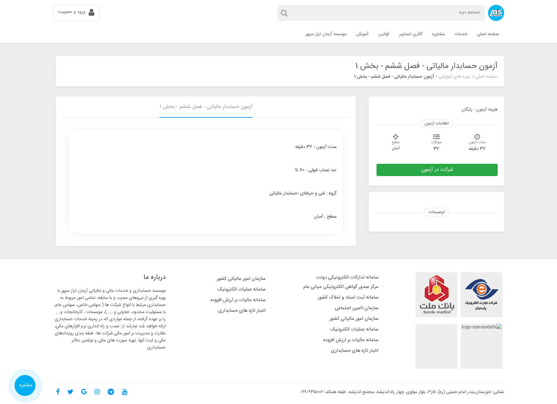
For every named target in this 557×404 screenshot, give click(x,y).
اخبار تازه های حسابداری (354, 350)
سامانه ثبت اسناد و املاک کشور (348, 297)
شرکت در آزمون (437, 170)
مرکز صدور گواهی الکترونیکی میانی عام (340, 287)
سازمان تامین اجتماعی (356, 308)
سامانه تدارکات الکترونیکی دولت (347, 277)
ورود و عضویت (71, 11)
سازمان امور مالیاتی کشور (353, 318)
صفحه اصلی (486, 76)
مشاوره (25, 385)
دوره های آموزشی (455, 76)
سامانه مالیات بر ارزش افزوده (350, 340)
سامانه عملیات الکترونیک (354, 329)
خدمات (460, 34)
